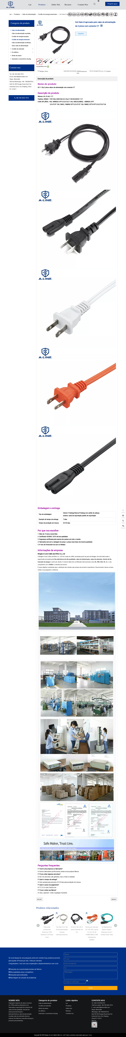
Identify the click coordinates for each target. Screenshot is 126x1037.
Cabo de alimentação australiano (22, 33)
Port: (39, 71)
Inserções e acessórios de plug (21, 59)
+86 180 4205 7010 (22, 98)
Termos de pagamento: (95, 71)
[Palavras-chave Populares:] (94, 4)
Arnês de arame (16, 55)
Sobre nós (69, 1008)
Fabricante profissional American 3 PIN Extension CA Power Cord (47, 932)
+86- (23, 81)
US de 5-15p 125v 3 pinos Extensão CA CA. (77, 929)
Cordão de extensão (18, 49)
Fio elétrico (15, 52)
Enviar (91, 988)
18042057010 (29, 81)
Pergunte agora (112, 4)
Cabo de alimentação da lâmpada (22, 42)
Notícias (68, 1011)
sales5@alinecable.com (20, 76)
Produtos (68, 1006)
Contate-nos (70, 1013)
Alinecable (17, 79)
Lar (67, 1003)
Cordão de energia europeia (20, 36)
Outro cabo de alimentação (20, 46)
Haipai (90, 1035)
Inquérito (81, 33)
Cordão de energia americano (21, 39)
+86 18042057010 (103, 1012)
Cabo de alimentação (18, 30)
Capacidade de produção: (70, 71)
